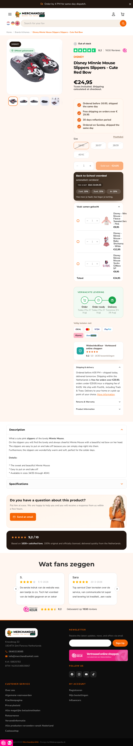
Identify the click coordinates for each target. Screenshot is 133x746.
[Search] (123, 23)
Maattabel (118, 136)
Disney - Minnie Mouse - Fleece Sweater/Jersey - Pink (121, 218)
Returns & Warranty (85, 402)
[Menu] (9, 14)
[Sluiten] (130, 4)
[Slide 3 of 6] (34, 101)
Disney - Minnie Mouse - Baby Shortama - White (118, 239)
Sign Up (120, 643)
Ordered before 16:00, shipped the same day (100, 105)
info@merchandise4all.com (24, 656)
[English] (17, 23)
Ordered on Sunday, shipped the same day (101, 126)
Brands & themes (22, 32)
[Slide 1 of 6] (13, 101)
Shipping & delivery (85, 367)
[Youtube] (86, 674)
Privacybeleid (12, 705)
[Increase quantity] (97, 220)
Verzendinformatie (15, 720)
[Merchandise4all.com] (61, 14)
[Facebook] (72, 674)
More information (106, 394)
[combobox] (74, 23)
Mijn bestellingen (78, 695)
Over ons (10, 690)
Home (9, 32)
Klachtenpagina (13, 700)
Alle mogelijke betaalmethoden (22, 710)
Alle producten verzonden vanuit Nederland (29, 725)
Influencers (75, 700)
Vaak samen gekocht (88, 206)
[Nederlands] (8, 23)
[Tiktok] (93, 674)
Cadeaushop (12, 730)
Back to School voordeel (91, 175)
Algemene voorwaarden (18, 695)
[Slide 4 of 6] (44, 101)
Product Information (85, 409)
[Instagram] (79, 674)
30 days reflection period (97, 119)
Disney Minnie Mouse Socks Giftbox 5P (117, 262)
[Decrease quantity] (87, 220)
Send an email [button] (25, 516)
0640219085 (16, 651)
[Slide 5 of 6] (55, 101)
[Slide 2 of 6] (23, 101)
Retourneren (12, 715)
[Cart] (123, 14)
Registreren (75, 690)
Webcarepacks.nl (57, 742)
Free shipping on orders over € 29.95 (100, 113)
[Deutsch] (13, 23)
